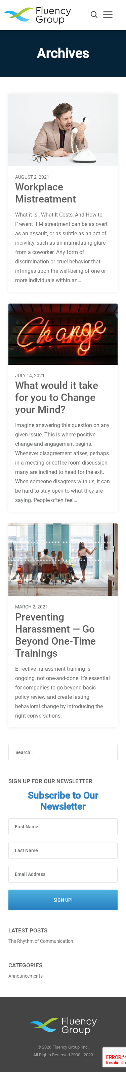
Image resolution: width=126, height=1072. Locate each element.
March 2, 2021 (31, 606)
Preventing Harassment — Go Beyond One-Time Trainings (55, 635)
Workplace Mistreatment (45, 193)
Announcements (25, 976)
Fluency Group (37, 17)
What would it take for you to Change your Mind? (56, 397)
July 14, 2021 (30, 375)
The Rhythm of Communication (40, 941)
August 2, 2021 (32, 177)
